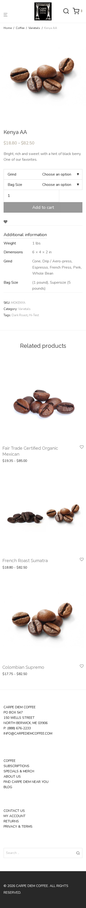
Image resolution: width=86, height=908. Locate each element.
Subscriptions (16, 766)
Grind (12, 174)
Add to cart (43, 207)
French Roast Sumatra (25, 560)
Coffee (20, 28)
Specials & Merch (19, 771)
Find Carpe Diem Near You (26, 782)
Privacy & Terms (18, 826)
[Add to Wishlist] (5, 222)
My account (15, 816)
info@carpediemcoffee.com (28, 733)
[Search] (68, 11)
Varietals (34, 28)
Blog (8, 787)
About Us (12, 776)
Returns (11, 821)
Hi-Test (34, 315)
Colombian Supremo (23, 667)
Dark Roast (19, 315)
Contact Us (14, 810)
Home (8, 28)
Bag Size (15, 184)
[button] (78, 853)
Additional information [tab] (25, 235)
